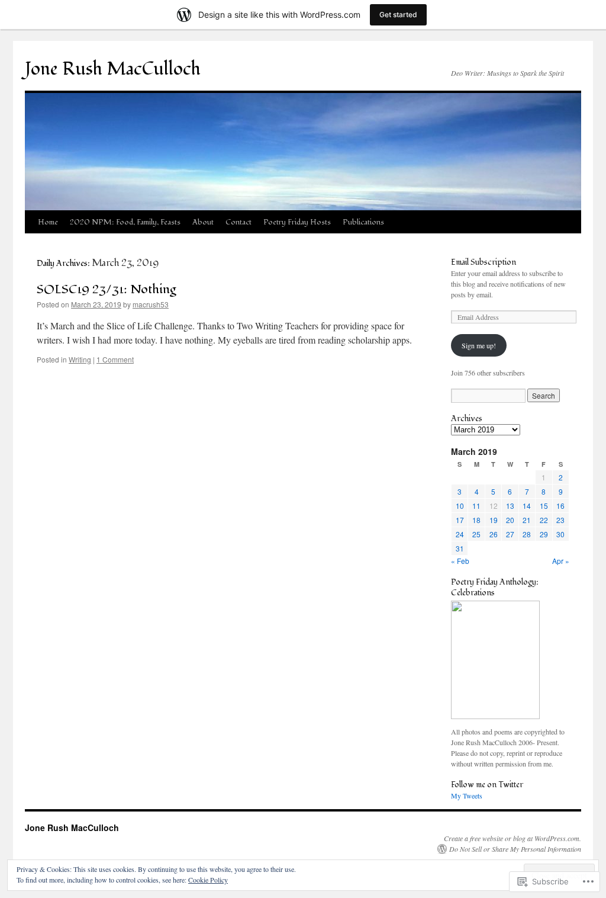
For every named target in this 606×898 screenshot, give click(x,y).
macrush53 (151, 304)
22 (544, 520)
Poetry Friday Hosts (297, 222)
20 (510, 520)
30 (560, 534)
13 (510, 506)
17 (460, 520)
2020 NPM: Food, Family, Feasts (125, 222)
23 (560, 520)
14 (527, 506)
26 (493, 534)
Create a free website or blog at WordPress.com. (512, 838)
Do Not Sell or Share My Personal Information (515, 849)
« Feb (460, 561)
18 (476, 520)
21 (527, 520)
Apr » (560, 561)
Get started (398, 14)
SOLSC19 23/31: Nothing (106, 289)
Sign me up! (479, 345)
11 (476, 506)
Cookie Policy (208, 879)
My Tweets (466, 795)
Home (48, 222)
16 (560, 506)
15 (544, 506)
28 (527, 534)
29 (544, 534)
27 (510, 534)
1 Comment (115, 359)
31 (460, 548)
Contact (238, 222)
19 (493, 520)
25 (476, 534)
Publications (363, 222)
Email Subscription (483, 262)
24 (460, 534)
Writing (80, 359)
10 (460, 506)
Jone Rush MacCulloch (113, 69)
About (203, 222)
